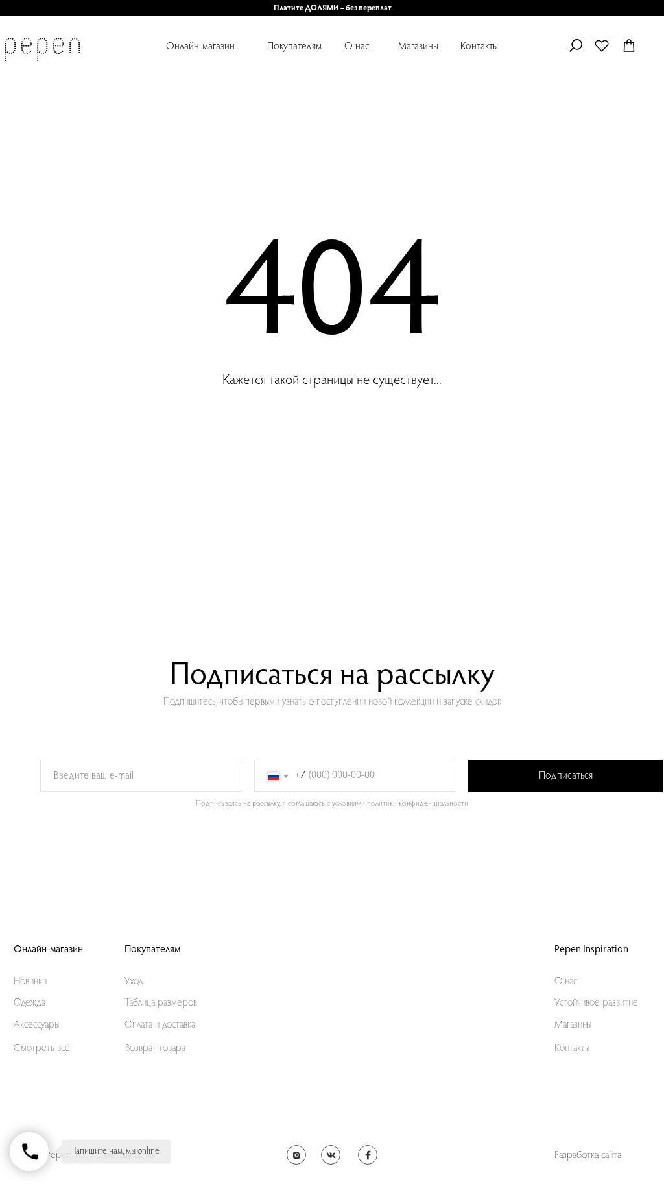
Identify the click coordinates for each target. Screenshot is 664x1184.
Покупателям (294, 47)
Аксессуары (36, 1025)
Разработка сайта (587, 1155)
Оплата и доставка (159, 1025)
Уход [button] (133, 981)
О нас (357, 47)
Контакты (479, 47)
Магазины (418, 47)
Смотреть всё (42, 1048)
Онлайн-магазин (200, 47)
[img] (42, 49)
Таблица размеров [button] (160, 1003)
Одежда (29, 1003)
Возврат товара (155, 1048)
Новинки (30, 981)
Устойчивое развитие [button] (596, 1003)
